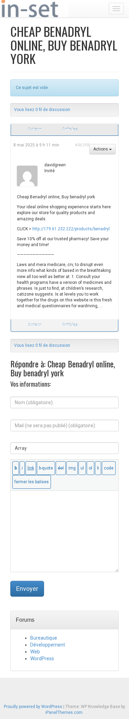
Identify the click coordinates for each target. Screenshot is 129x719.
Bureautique (43, 638)
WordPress (42, 658)
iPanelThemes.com (64, 712)
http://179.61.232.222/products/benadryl (71, 228)
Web (35, 651)
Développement (47, 645)
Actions (101, 149)
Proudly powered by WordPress (33, 706)
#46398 (82, 145)
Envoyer (27, 588)
